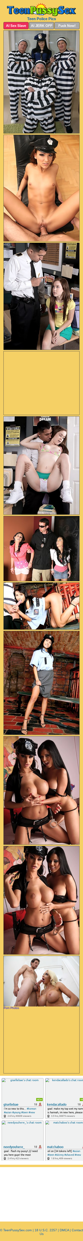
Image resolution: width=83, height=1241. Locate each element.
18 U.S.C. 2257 (46, 1230)
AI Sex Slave (16, 26)
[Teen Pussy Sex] (41, 9)
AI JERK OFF (41, 26)
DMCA (64, 1230)
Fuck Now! (67, 26)
